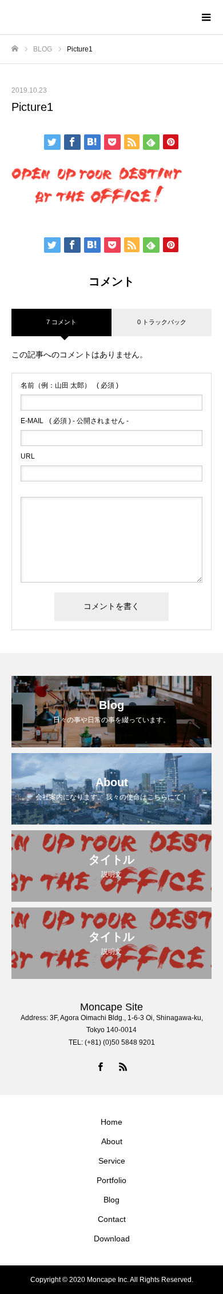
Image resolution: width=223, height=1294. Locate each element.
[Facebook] (100, 1066)
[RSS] (123, 1066)
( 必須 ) (69, 385)
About (111, 1141)
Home (111, 1121)
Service (111, 1160)
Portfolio (111, 1180)
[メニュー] (206, 17)
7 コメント (61, 321)
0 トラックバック (161, 321)
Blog (111, 1199)
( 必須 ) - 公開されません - (75, 420)
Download (112, 1238)
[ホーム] (14, 49)
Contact (112, 1219)
